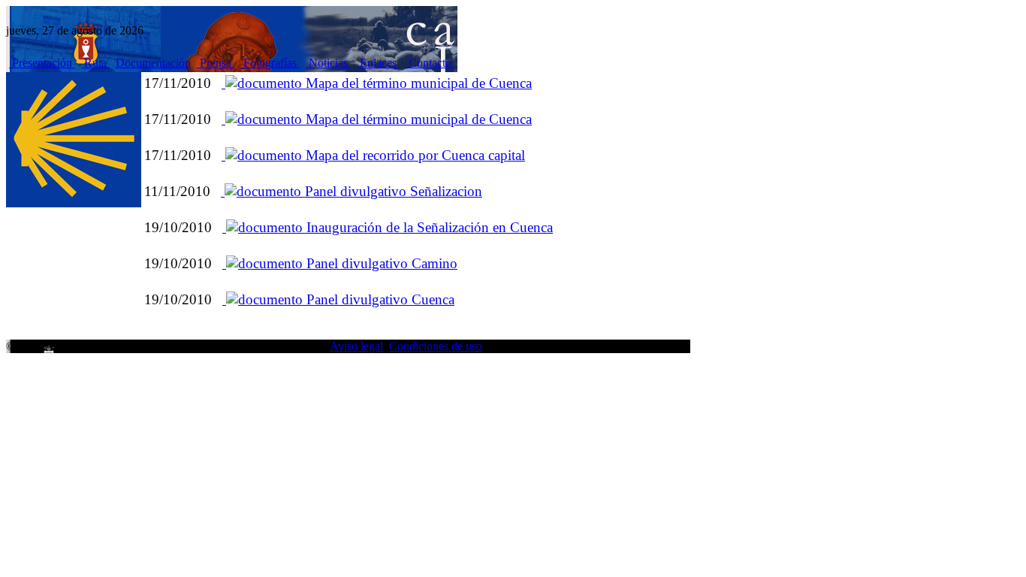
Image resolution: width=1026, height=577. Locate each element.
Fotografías (270, 62)
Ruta (95, 62)
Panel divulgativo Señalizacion (391, 191)
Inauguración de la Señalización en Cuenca (428, 227)
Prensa (215, 62)
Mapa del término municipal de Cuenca (417, 83)
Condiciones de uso (435, 346)
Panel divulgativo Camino (380, 263)
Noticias (328, 62)
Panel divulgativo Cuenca (378, 299)
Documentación (153, 62)
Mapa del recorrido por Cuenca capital (413, 155)
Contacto (430, 62)
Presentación (42, 62)
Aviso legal (356, 346)
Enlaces (378, 62)
